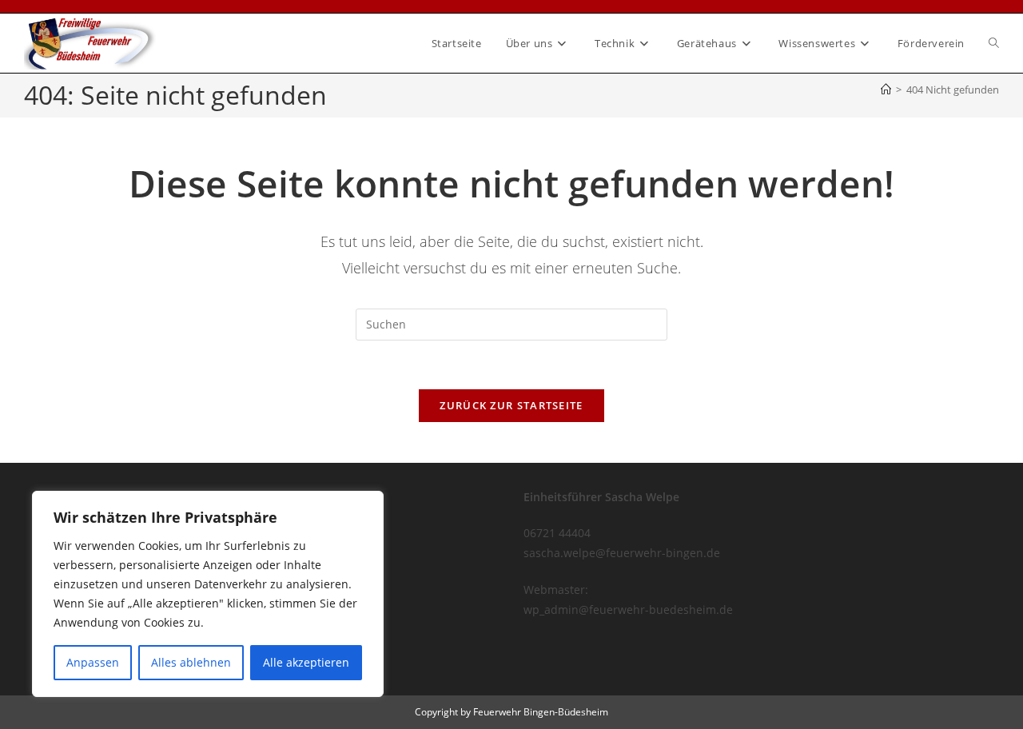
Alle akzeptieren (306, 662)
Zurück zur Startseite (511, 405)
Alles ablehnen (191, 662)
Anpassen (92, 662)
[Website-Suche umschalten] (994, 43)
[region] (208, 594)
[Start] (886, 89)
